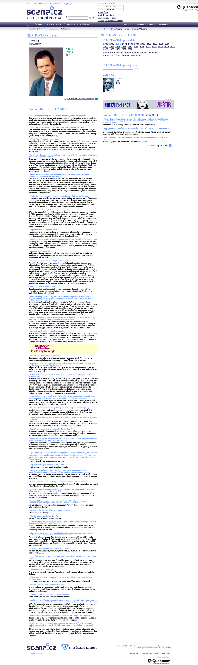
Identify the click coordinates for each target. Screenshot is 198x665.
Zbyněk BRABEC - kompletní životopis (79, 99)
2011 (111, 46)
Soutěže (32, 29)
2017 (148, 46)
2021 (172, 46)
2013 (123, 46)
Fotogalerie (65, 29)
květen (135, 52)
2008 (161, 44)
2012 (117, 46)
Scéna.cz (32, 7)
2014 (130, 46)
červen (143, 52)
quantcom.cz (129, 24)
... (96, 99)
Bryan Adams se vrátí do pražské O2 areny (129, 29)
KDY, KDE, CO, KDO (54, 24)
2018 (154, 46)
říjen (118, 55)
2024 (118, 49)
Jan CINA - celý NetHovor (157, 145)
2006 (149, 44)
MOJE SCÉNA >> (106, 3)
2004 (136, 44)
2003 (130, 44)
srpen (106, 55)
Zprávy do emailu (36, 653)
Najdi (136, 68)
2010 (105, 46)
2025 (124, 49)
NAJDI (91, 18)
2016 (142, 46)
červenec (153, 52)
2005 (142, 44)
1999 (105, 44)
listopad (125, 55)
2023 (111, 49)
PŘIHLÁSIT (103, 12)
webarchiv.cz (164, 24)
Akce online (53, 29)
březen (119, 52)
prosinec (135, 55)
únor (112, 52)
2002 (124, 44)
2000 (111, 44)
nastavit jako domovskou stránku (110, 21)
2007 (155, 44)
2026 (130, 49)
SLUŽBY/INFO (85, 24)
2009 (167, 44)
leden (106, 52)
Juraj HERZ (117, 82)
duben (128, 52)
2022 (105, 49)
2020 (166, 46)
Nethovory (43, 29)
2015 (136, 46)
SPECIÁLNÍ (71, 24)
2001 (118, 44)
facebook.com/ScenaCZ (146, 24)
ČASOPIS (38, 24)
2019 (160, 46)
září (112, 55)
